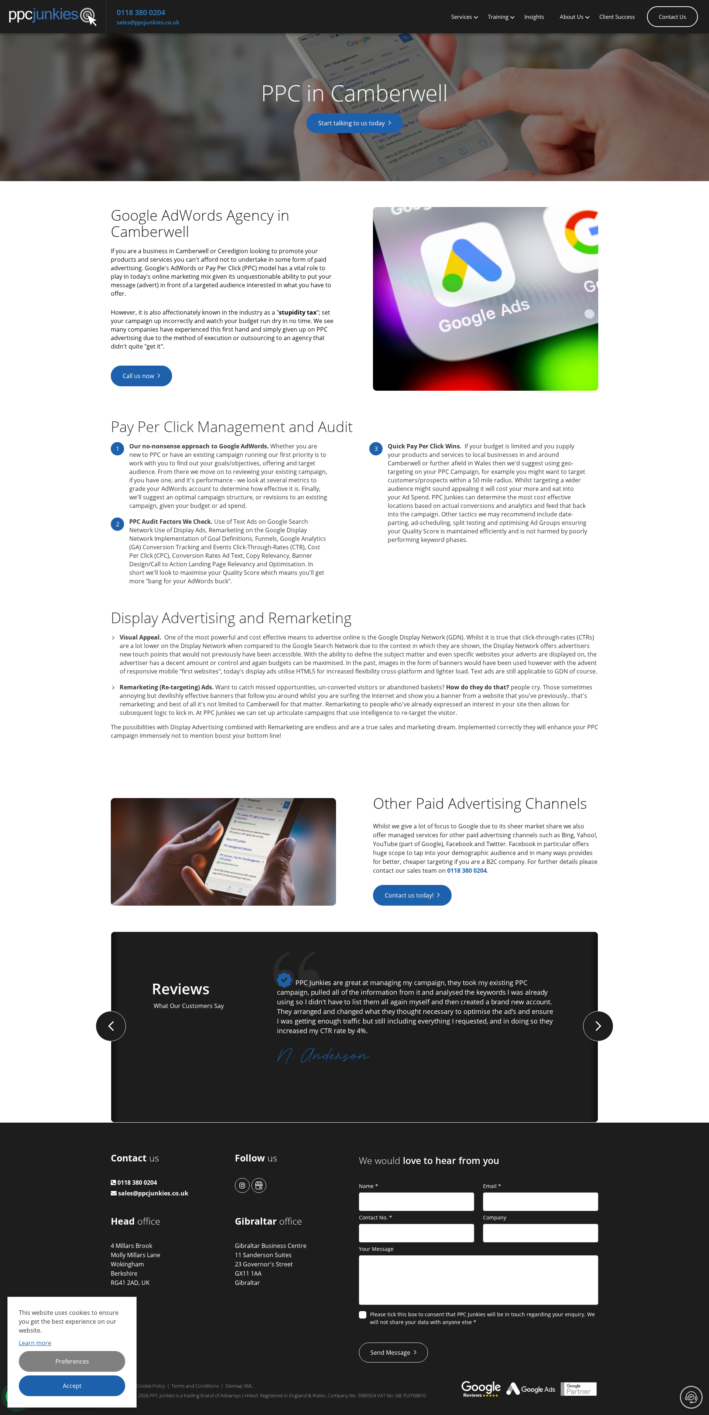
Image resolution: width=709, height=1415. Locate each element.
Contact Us (672, 16)
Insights (534, 16)
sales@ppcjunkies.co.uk (148, 22)
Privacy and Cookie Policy (138, 1385)
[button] (111, 1026)
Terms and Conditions (195, 1385)
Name (368, 1186)
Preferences (72, 1361)
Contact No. (375, 1217)
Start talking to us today (351, 123)
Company (494, 1217)
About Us (571, 16)
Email (492, 1186)
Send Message (390, 1352)
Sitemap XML (239, 1385)
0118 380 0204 (141, 12)
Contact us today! (409, 895)
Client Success (617, 16)
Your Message (376, 1248)
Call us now (138, 376)
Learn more (35, 1343)
